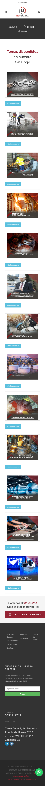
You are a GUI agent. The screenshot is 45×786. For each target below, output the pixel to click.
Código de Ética (31, 779)
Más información (13, 103)
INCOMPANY (12, 640)
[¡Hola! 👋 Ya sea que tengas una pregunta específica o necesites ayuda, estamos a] (39, 772)
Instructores (12, 644)
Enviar (22, 694)
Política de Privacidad (16, 779)
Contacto (22, 3)
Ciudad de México (35, 637)
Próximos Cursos (10, 635)
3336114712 (30, 603)
